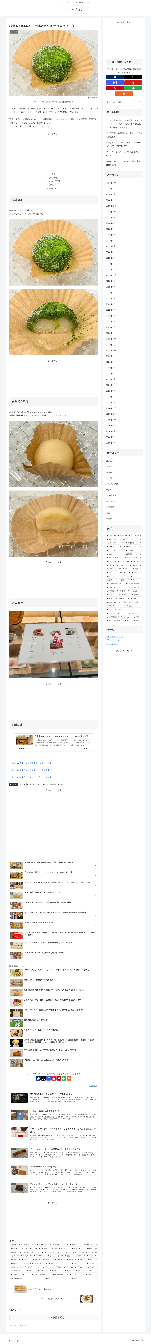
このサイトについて (114, 636)
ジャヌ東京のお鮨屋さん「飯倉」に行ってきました (124, 135)
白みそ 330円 (54, 181)
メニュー (52, 185)
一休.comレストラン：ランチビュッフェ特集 (29, 770)
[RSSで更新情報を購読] (69, 1078)
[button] (140, 102)
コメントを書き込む (53, 1317)
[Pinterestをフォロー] (58, 1078)
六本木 (23, 784)
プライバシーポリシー (115, 640)
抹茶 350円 (53, 178)
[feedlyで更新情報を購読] (64, 1078)
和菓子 (62, 784)
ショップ (14, 784)
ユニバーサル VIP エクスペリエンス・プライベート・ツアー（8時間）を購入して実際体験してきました (124, 124)
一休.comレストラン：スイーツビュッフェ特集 (30, 777)
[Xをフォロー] (43, 1078)
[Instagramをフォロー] (48, 1078)
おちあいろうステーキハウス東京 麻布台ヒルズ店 (123, 163)
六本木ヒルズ (33, 784)
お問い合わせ (112, 644)
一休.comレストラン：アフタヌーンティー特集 (30, 763)
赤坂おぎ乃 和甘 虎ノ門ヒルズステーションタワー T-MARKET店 (123, 144)
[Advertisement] (53, 150)
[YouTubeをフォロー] (53, 1078)
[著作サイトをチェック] (38, 1078)
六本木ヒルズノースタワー (48, 784)
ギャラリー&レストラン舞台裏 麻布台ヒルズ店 (124, 154)
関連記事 (52, 188)
